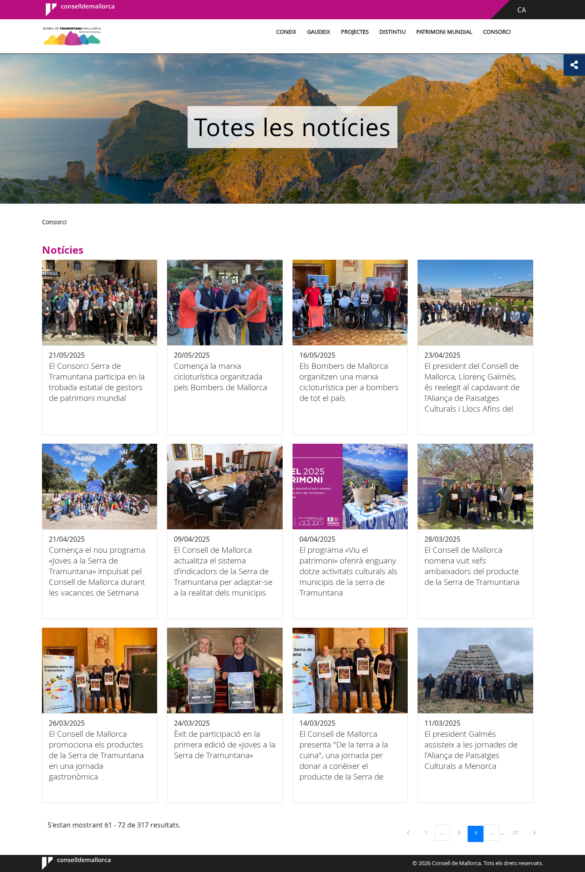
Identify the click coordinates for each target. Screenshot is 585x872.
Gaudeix (318, 32)
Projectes (355, 32)
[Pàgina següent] (534, 832)
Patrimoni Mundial (444, 32)
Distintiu (392, 32)
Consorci (497, 32)
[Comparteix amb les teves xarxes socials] (574, 65)
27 (518, 832)
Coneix (286, 32)
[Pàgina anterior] (409, 832)
